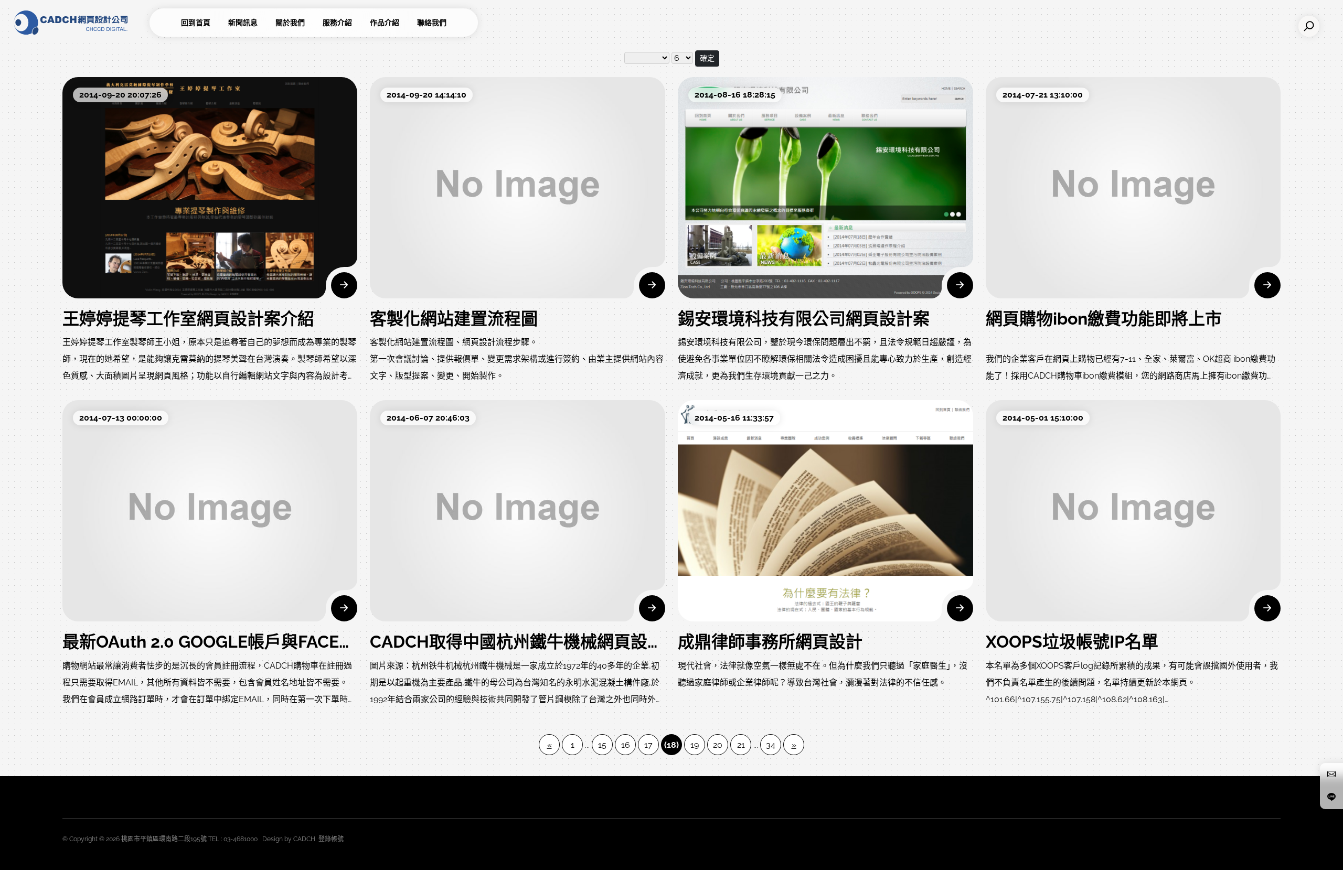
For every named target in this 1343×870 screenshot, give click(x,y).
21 (741, 745)
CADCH (304, 839)
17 (648, 745)
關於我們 (290, 22)
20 (717, 745)
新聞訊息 (243, 22)
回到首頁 (195, 22)
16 (625, 745)
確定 (707, 58)
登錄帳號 (331, 839)
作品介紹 (384, 22)
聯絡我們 (431, 22)
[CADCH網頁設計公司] (78, 22)
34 (770, 745)
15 (602, 745)
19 (694, 745)
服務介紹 (337, 22)
